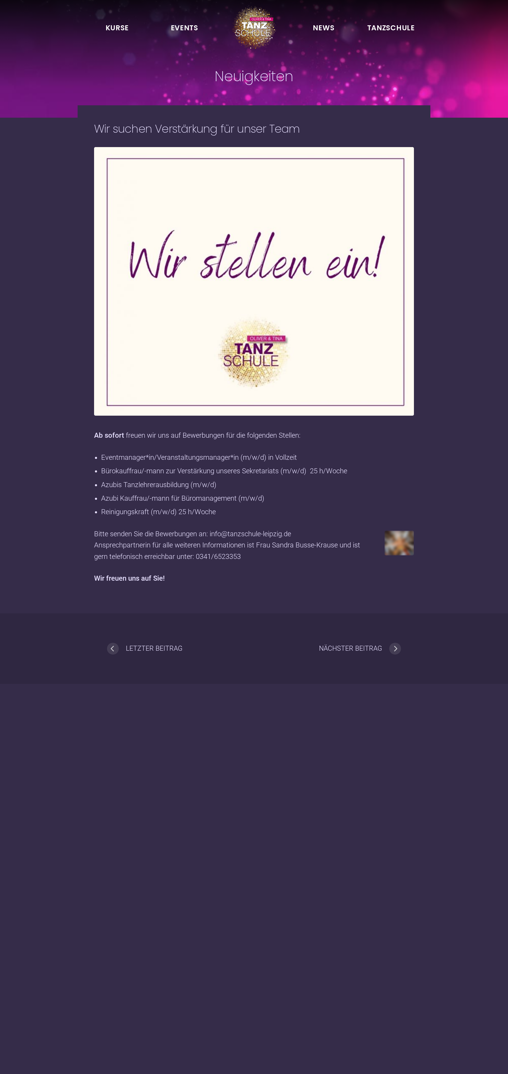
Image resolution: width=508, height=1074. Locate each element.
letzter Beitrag (154, 648)
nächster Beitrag (350, 648)
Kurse (117, 28)
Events (184, 28)
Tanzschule (391, 28)
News (323, 28)
